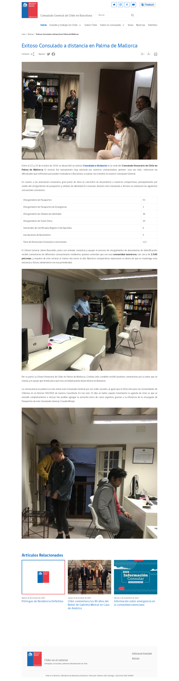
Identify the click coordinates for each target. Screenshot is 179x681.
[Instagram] (120, 4)
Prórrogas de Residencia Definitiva (42, 601)
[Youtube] (133, 4)
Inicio (43, 25)
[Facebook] (126, 4)
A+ (142, 54)
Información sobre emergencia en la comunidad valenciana (134, 603)
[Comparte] (32, 54)
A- (149, 54)
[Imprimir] (155, 54)
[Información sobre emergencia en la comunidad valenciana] (135, 577)
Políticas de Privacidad (142, 653)
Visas (130, 25)
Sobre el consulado (110, 25)
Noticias (140, 25)
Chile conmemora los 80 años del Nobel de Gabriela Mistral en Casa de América (88, 604)
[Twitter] (114, 4)
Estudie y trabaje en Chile (64, 25)
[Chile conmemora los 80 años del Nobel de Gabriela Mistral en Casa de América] (89, 577)
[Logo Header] (30, 10)
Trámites (152, 25)
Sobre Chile (90, 25)
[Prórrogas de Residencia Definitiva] (43, 577)
